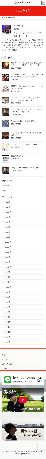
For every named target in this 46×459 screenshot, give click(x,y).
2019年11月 (7, 282)
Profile (4, 355)
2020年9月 (7, 272)
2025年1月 (7, 237)
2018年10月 (7, 332)
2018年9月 (7, 337)
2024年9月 (7, 257)
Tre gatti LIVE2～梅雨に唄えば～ (23, 121)
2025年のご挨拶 (17, 156)
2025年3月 (7, 232)
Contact (5, 368)
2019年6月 (7, 302)
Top (3, 351)
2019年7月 (7, 297)
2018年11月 (7, 327)
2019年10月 (7, 287)
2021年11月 (7, 267)
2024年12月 (7, 242)
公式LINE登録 (7, 364)
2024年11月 (7, 247)
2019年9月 (7, 292)
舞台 (16, 29)
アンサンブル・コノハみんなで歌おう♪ (25, 144)
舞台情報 (5, 359)
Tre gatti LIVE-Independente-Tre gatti (25, 168)
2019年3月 (7, 307)
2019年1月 (7, 317)
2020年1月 (7, 277)
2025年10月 (7, 212)
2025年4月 (7, 227)
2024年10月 (7, 252)
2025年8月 (7, 217)
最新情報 (6, 186)
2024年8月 (7, 262)
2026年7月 (7, 202)
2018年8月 (7, 342)
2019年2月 (7, 312)
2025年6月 (7, 222)
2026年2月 (7, 207)
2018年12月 (7, 322)
